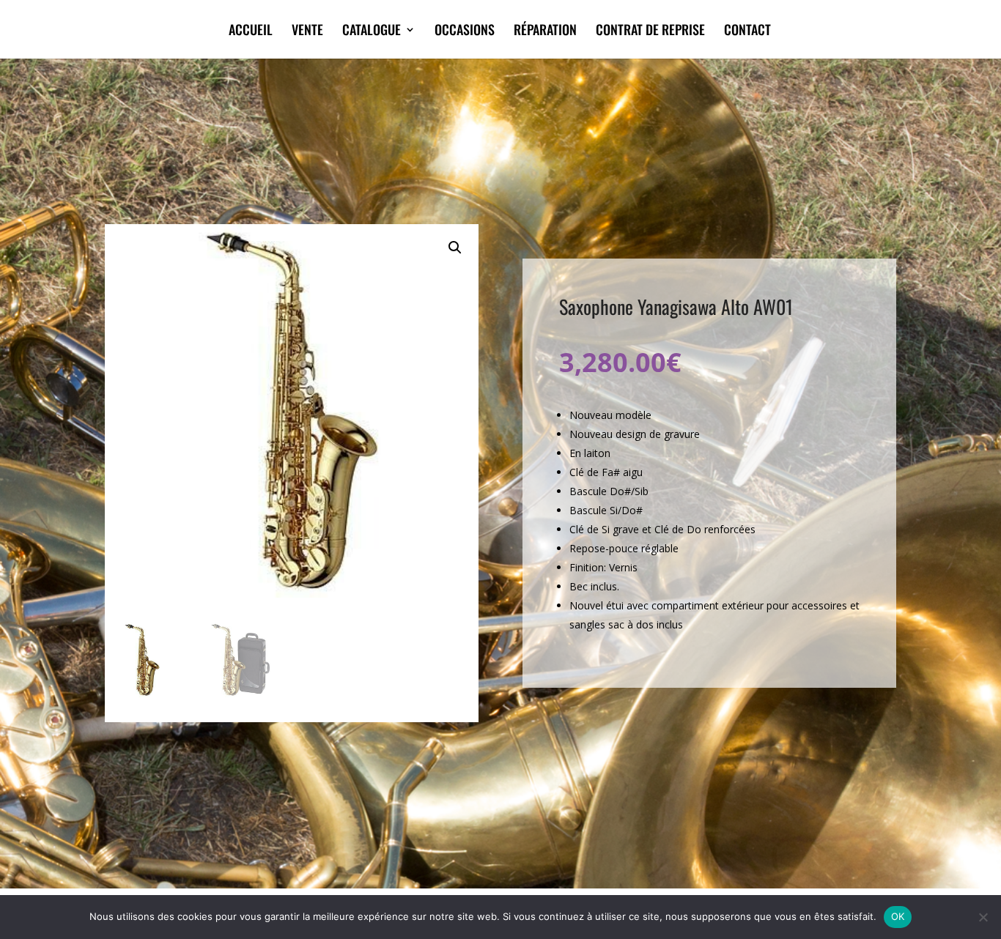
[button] (455, 247)
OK (898, 916)
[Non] (982, 917)
